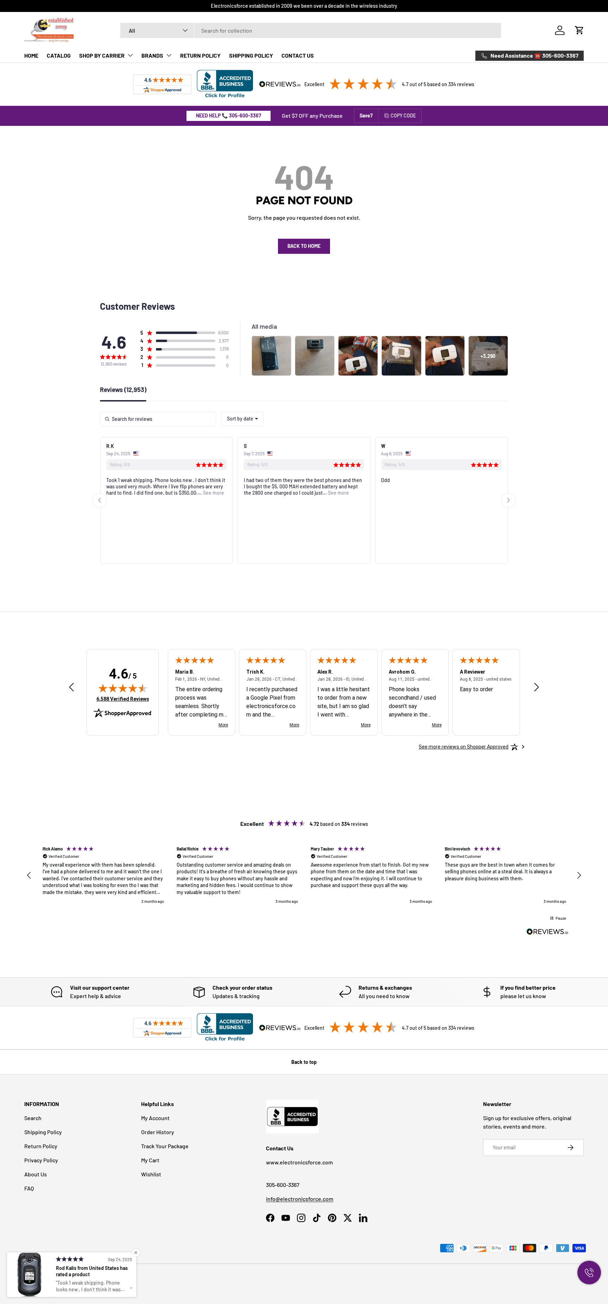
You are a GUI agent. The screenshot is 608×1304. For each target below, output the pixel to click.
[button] (579, 30)
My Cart (150, 1160)
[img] (122, 688)
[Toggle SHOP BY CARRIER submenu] (130, 55)
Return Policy (40, 1146)
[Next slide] (508, 500)
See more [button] (213, 493)
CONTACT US (297, 55)
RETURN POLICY (200, 55)
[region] (304, 875)
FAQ (29, 1188)
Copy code (403, 115)
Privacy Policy (41, 1160)
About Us (35, 1174)
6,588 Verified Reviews (122, 699)
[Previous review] (71, 687)
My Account (155, 1117)
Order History (157, 1132)
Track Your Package (165, 1146)
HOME (31, 55)
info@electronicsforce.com (299, 1198)
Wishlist (151, 1174)
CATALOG (59, 55)
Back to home (304, 246)
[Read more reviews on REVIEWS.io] (547, 932)
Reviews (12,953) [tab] (123, 389)
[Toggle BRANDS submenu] (169, 55)
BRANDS (152, 55)
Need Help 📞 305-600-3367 (228, 115)
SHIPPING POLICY (251, 55)
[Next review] (536, 687)
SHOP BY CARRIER (102, 55)
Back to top (304, 1062)
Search (33, 1117)
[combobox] (310, 30)
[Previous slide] (99, 500)
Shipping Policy (43, 1132)
